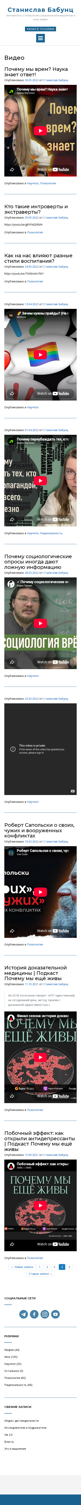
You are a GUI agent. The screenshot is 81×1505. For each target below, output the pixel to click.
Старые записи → (40, 1274)
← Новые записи (22, 1267)
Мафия (9, 1350)
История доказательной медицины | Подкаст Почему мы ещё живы (35, 973)
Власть (9, 1441)
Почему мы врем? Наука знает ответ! (36, 71)
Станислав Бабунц (41, 9)
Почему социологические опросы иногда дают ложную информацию (38, 562)
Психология (48, 183)
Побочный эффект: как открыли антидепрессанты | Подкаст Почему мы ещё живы (39, 1141)
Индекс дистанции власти (21, 1420)
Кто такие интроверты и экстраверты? (36, 209)
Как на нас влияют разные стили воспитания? (38, 258)
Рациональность (51, 533)
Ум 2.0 (8, 1434)
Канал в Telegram (40, 29)
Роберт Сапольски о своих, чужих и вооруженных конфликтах (39, 830)
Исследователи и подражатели (25, 1427)
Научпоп (33, 183)
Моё (7, 1357)
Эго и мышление (15, 1449)
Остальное (11, 1371)
